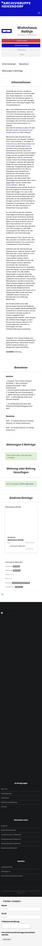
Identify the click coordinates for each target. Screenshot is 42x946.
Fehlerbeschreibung (10, 921)
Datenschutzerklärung (9, 802)
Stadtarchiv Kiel (6, 867)
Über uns (4, 789)
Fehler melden (22, 41)
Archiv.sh (4, 826)
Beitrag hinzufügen (22, 45)
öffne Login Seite (26, 484)
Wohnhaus (11, 537)
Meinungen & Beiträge (12, 71)
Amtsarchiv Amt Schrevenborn (12, 876)
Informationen (9, 64)
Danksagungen (6, 793)
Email (4, 913)
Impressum (5, 798)
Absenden (7, 939)
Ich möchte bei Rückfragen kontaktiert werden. (18, 933)
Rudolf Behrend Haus (8, 830)
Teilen (22, 55)
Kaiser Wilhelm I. (12, 185)
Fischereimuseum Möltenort (11, 839)
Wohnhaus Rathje (16, 540)
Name (4, 905)
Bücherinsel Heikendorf (9, 848)
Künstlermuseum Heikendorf (11, 835)
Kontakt (4, 807)
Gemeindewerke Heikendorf (11, 844)
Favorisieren (21, 50)
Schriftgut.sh (5, 871)
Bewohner (24, 64)
